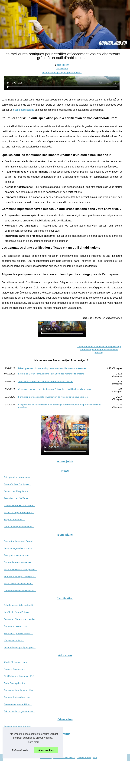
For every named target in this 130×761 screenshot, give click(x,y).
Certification (62, 68)
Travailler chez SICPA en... (17, 498)
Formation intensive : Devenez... (20, 747)
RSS (95, 757)
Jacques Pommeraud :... (16, 669)
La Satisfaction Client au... (17, 740)
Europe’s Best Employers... (17, 484)
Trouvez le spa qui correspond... (20, 576)
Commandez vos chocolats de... (20, 590)
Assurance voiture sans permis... (20, 569)
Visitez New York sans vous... (18, 583)
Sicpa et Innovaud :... (14, 519)
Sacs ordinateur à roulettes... (18, 562)
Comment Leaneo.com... (16, 626)
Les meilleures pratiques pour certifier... (62, 72)
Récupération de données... (18, 477)
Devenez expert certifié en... (18, 704)
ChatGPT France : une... (16, 662)
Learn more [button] (33, 742)
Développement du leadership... (20, 605)
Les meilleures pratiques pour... (20, 647)
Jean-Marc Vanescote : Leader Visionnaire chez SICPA (45, 381)
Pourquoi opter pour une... (17, 555)
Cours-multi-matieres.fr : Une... (19, 690)
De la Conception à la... (15, 683)
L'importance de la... (14, 640)
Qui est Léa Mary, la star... (17, 491)
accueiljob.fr (63, 64)
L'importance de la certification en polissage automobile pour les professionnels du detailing (99, 349)
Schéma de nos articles (64, 757)
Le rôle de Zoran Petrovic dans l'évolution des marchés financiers (51, 374)
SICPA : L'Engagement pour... (19, 512)
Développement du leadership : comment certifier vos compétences (52, 368)
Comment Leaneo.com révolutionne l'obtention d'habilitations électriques (54, 389)
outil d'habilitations (23, 109)
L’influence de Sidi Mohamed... (19, 505)
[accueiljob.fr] (65, 24)
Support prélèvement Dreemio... (20, 541)
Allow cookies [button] (46, 750)
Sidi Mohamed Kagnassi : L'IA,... (20, 676)
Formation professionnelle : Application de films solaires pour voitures (53, 397)
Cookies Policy (84, 757)
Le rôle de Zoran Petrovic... (17, 612)
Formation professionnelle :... (18, 633)
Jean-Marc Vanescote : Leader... (20, 619)
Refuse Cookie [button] (20, 750)
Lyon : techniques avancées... (19, 526)
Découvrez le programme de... (19, 711)
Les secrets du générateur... (18, 726)
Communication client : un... (18, 697)
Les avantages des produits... (19, 548)
